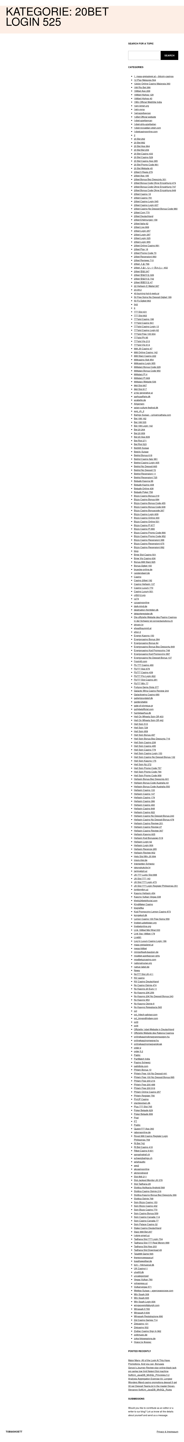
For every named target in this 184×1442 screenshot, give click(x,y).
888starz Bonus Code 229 (147, 367)
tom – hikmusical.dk (144, 1264)
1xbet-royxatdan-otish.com (147, 127)
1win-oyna (139, 109)
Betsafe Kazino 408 (144, 484)
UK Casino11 (141, 1268)
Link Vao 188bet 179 (144, 933)
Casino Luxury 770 (143, 587)
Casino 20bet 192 (143, 580)
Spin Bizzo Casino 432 (145, 1206)
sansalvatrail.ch (142, 1154)
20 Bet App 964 (142, 146)
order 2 (137, 1047)
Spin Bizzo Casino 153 (145, 1202)
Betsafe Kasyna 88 (143, 481)
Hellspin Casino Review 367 (148, 830)
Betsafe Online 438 (144, 488)
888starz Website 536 (145, 381)
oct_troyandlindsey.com (146, 1018)
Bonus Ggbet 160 (143, 565)
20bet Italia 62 (141, 223)
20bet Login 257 (142, 230)
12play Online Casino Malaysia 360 (152, 83)
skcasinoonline (141, 1169)
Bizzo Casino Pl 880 (144, 529)
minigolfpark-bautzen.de (146, 952)
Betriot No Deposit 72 (145, 470)
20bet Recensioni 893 (145, 256)
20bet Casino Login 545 (146, 201)
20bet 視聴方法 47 (143, 282)
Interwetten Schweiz (144, 863)
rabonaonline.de (142, 1132)
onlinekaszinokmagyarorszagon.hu (152, 1036)
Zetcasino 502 (141, 1327)
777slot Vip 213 (142, 341)
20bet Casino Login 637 (146, 205)
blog (136, 551)
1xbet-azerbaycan (143, 120)
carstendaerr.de (142, 573)
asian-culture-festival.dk (146, 407)
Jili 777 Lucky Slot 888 (145, 874)
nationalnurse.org (143, 963)
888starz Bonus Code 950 (147, 370)
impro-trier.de (140, 860)
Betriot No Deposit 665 (145, 466)
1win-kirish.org (141, 105)
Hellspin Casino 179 (144, 797)
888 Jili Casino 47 (143, 348)
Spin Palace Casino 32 (146, 1224)
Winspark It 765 (142, 1309)
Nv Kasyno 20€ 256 (144, 992)
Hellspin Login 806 (143, 845)
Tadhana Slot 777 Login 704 (148, 1239)
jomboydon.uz (141, 889)
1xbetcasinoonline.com (146, 131)
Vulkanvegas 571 (143, 1286)
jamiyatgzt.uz (140, 871)
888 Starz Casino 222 (145, 356)
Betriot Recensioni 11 (145, 473)
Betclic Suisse (141, 451)
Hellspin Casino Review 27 (148, 827)
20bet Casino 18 (142, 194)
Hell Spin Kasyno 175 (145, 760)
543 (136, 304)
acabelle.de (140, 400)
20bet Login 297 (142, 234)
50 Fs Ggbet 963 (142, 300)
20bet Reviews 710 (144, 260)
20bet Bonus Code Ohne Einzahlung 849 (155, 190)
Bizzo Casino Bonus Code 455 (149, 503)
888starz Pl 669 (142, 378)
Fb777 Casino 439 (143, 672)
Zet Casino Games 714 (146, 1320)
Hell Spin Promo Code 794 (147, 771)
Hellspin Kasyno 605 (144, 834)
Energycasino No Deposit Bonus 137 (153, 657)
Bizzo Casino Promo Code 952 (150, 536)
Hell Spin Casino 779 (145, 749)
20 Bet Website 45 (143, 168)
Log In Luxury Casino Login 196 (150, 941)
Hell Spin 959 (141, 731)
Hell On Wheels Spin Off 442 (148, 720)
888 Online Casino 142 (146, 352)
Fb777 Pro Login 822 (145, 676)
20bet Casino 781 (143, 197)
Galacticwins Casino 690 (146, 694)
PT (135, 1121)
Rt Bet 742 (139, 1143)
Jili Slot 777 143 (142, 878)
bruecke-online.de (143, 569)
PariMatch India (142, 1058)
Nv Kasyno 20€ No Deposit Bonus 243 (153, 996)
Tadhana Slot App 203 (145, 1246)
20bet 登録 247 (141, 271)
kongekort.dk (140, 915)
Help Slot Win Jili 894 (145, 856)
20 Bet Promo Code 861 (146, 164)
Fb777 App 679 (142, 668)
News (137, 970)
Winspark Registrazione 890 (148, 1316)
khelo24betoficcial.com (145, 900)
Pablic (137, 1055)
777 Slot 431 (140, 311)
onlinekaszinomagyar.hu (146, 1040)
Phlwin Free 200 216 (144, 1080)
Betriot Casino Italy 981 (146, 459)
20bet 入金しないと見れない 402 (151, 267)
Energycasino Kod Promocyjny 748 (152, 650)
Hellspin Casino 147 (144, 793)
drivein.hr (138, 624)
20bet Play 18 (141, 249)
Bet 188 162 (140, 418)
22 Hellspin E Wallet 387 (146, 286)
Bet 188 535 (140, 422)
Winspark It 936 (142, 1312)
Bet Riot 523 (140, 444)
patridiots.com (141, 1066)
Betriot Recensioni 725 (145, 477)
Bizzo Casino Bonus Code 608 (149, 507)
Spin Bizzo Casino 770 (145, 1209)
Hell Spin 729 (141, 727)
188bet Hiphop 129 (144, 94)
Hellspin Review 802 (144, 852)
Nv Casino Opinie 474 (145, 985)
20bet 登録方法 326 (144, 275)
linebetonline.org (142, 926)
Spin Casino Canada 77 (146, 1220)
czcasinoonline (141, 602)
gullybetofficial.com (144, 709)
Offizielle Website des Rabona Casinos (154, 1033)
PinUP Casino (141, 1099)
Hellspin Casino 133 (144, 790)
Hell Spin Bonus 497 (144, 735)
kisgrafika (139, 907)
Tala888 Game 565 (143, 1253)
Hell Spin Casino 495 (145, 746)
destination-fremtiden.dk (146, 609)
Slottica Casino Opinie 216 (147, 1191)
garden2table (140, 701)
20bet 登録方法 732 (144, 278)
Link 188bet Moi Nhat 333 (147, 930)
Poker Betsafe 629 (143, 1110)
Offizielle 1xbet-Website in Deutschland (154, 1029)
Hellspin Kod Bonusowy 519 (148, 838)
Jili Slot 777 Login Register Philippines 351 (156, 885)
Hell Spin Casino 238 (145, 742)
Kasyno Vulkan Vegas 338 (147, 896)
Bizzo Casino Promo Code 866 (150, 532)
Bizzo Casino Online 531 (146, 521)
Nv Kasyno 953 (142, 999)
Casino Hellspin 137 (144, 584)
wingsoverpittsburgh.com (146, 1305)
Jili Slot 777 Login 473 (145, 882)
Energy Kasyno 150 (144, 635)
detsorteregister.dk (143, 613)
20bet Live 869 (141, 227)
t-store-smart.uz (142, 1235)
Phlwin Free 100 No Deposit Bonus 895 (154, 1077)
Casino (137, 576)
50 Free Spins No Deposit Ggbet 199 (152, 297)
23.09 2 (138, 289)
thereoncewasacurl (143, 1257)
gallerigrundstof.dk (143, 698)
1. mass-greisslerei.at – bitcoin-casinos (154, 76)
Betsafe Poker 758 (143, 492)
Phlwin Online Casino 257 (147, 1092)
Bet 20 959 (139, 433)
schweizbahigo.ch (143, 1158)
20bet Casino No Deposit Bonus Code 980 (156, 208)
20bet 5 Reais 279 (143, 172)
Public (137, 1125)
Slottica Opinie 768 (143, 1198)
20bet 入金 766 (141, 264)
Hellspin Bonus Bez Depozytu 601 (151, 779)
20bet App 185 (141, 175)
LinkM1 (137, 937)
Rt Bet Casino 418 (143, 1147)
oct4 (136, 1025)
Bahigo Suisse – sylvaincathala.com (152, 414)
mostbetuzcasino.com (145, 959)
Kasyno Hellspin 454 (144, 893)
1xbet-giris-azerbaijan (145, 124)
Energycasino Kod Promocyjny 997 (152, 654)
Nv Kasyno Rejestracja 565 (148, 1007)
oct (135, 1011)
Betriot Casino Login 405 (146, 462)
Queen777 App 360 (144, 1128)
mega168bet (140, 948)
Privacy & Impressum (167, 1431)
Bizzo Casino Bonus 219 (146, 495)
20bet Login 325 (142, 238)
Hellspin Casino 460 (144, 805)
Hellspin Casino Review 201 (148, 823)
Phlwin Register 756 (144, 1095)
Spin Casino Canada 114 (147, 1217)
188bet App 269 (142, 91)
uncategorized (141, 1276)
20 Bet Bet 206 (141, 150)
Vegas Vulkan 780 (143, 1279)
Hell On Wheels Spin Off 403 (148, 716)
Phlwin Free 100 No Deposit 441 (150, 1073)
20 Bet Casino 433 (143, 153)
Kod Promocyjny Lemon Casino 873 (152, 911)
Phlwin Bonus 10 (142, 1069)
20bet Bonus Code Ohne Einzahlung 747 (155, 186)
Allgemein (139, 403)
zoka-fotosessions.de (145, 1338)
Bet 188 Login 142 (143, 425)
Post (136, 1117)
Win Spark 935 (141, 1298)
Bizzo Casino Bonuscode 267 (149, 510)
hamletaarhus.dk (142, 713)
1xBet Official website (145, 116)
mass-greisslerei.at (143, 944)
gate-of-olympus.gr (143, 705)
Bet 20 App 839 (142, 436)
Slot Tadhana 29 (142, 1184)
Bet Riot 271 (140, 440)
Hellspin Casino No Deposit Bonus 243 (154, 815)
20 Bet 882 (139, 142)
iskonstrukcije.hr (142, 867)
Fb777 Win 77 (141, 683)
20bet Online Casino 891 (146, 245)
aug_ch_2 (139, 411)
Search (169, 55)
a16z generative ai (143, 392)
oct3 (136, 1022)
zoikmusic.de (140, 1334)
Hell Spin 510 (141, 724)
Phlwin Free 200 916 (144, 1088)
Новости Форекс (142, 1342)
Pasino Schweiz (142, 1062)
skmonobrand (141, 1172)
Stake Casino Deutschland (147, 1228)
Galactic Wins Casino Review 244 (151, 690)
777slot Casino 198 (144, 319)
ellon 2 (137, 632)
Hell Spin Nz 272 (142, 764)
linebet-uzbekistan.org (145, 922)
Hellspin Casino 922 (144, 812)
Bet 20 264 (139, 429)
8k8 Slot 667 (140, 385)
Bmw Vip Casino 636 (145, 558)
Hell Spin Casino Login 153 (148, 753)
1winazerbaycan (142, 113)
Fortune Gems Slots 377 (146, 687)
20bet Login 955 (142, 242)
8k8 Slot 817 (140, 389)
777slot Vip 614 (142, 344)
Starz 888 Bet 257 (143, 1231)
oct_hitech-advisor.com (145, 1014)
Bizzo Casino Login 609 (146, 514)
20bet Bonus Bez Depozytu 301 (150, 179)
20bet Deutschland (143, 216)
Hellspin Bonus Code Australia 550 (152, 786)
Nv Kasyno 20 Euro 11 (145, 988)
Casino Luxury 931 (143, 591)
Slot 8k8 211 (140, 1176)
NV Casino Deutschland (146, 981)
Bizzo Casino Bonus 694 (146, 499)
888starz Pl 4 (140, 374)
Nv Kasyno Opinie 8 (144, 1003)
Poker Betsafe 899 (143, 1114)
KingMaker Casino (143, 904)
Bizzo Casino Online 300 (146, 517)
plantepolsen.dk (142, 1103)
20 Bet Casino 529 (143, 157)
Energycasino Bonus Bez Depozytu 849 (154, 646)
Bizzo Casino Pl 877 (144, 525)
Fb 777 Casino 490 (144, 665)
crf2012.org (139, 595)
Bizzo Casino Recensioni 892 (149, 547)
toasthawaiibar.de (143, 1261)
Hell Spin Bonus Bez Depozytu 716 (152, 738)
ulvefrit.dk (139, 1272)
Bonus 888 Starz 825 (144, 562)
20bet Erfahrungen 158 (145, 219)
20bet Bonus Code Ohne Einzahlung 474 (155, 183)
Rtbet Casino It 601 (144, 1150)
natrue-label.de (141, 966)
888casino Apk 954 (144, 359)
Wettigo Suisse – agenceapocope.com (153, 1290)
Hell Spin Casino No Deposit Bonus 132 (154, 757)
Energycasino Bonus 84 (146, 643)
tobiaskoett (14, 1431)
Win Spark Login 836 (144, 1301)
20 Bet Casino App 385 (146, 161)
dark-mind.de (140, 606)
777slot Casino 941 (144, 322)
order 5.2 (138, 1051)
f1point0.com (140, 661)
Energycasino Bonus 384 (147, 639)
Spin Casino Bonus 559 (146, 1213)
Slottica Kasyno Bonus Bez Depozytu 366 (155, 1195)
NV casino (139, 977)
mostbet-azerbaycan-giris (147, 955)
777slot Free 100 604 (145, 334)
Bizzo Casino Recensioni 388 (149, 540)
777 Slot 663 (140, 315)
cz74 (136, 598)
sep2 (136, 1165)
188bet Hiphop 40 (143, 98)
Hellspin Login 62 (143, 841)
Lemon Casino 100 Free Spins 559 (151, 919)
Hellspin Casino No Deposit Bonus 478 (154, 819)
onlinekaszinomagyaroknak (148, 1044)
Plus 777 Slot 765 (143, 1106)
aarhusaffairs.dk (142, 396)
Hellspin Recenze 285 (145, 849)
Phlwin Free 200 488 (144, 1084)
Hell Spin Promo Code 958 (147, 775)
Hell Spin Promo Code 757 (147, 768)
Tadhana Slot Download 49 (148, 1250)
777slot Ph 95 (141, 337)
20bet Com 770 (142, 212)
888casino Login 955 (144, 363)
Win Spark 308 (141, 1294)
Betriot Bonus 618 (143, 455)
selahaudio (139, 1161)
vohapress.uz (141, 1283)
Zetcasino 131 (141, 1323)
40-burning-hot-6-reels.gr (146, 293)
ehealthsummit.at (142, 628)
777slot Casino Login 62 (146, 330)
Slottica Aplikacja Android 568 (149, 1187)
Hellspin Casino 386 (144, 801)
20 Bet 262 (139, 138)
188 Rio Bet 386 (142, 87)
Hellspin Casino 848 (144, 808)
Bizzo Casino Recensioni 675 (149, 543)
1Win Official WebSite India (148, 102)
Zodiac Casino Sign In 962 (147, 1331)
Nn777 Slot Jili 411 (143, 974)
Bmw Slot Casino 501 (145, 554)
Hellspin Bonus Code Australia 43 (151, 782)
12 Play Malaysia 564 (145, 80)
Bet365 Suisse (141, 448)
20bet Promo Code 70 (145, 253)
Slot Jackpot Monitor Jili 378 (148, 1180)
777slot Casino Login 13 (146, 326)
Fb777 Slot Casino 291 (146, 679)
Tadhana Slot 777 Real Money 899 (151, 1242)
